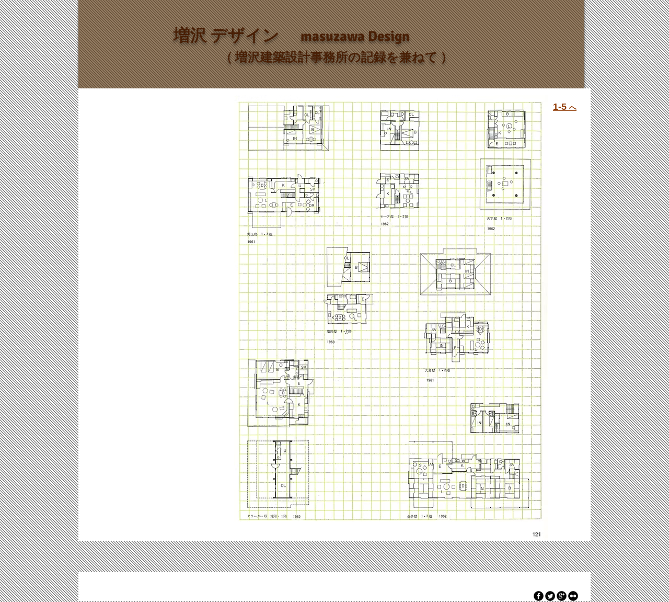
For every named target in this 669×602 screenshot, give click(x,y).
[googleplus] (562, 596)
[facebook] (539, 596)
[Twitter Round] (550, 596)
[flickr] (573, 596)
